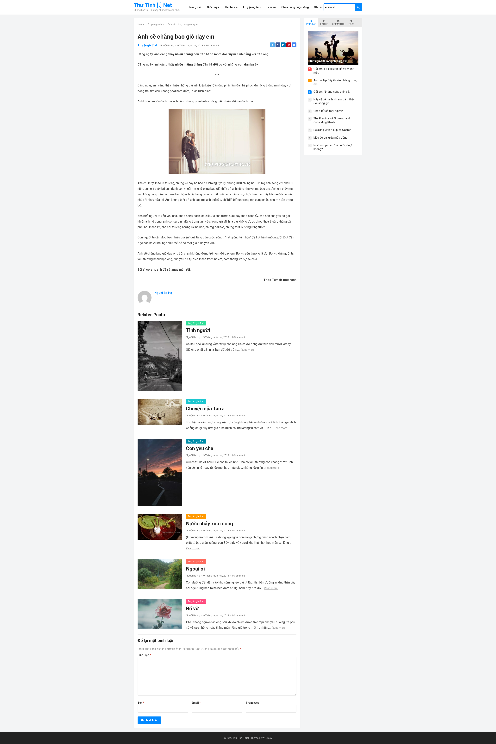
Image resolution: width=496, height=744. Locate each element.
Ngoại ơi (195, 569)
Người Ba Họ (167, 45)
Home (141, 24)
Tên (141, 702)
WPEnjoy (267, 737)
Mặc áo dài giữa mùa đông (330, 137)
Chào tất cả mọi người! (328, 111)
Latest (324, 24)
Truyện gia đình (156, 24)
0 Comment (212, 45)
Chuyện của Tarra (205, 409)
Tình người (198, 330)
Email (196, 702)
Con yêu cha (199, 448)
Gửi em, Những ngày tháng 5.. (331, 91)
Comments (338, 24)
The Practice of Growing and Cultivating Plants (331, 120)
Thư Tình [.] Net (153, 5)
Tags (351, 24)
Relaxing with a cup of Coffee (332, 130)
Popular (311, 24)
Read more (248, 349)
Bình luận (144, 655)
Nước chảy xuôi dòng (209, 523)
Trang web (252, 702)
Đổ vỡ (192, 608)
